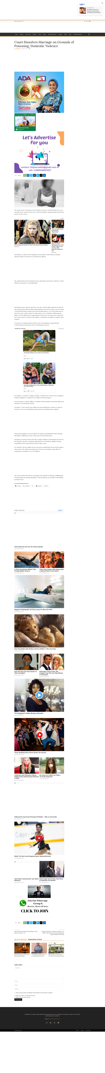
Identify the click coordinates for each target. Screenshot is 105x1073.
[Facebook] (84, 21)
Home (15, 38)
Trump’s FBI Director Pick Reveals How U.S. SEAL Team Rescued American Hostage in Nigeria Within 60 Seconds (53, 933)
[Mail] (86, 21)
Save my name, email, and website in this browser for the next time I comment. (34, 992)
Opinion (34, 34)
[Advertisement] (43, 10)
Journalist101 (18, 48)
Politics (21, 34)
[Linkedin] (44, 175)
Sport (70, 34)
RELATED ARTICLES (20, 939)
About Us (77, 1030)
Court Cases (28, 34)
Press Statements (78, 34)
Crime (39, 34)
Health (65, 34)
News (16, 34)
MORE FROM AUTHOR (35, 939)
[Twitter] (88, 21)
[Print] (34, 175)
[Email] (41, 175)
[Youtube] (90, 21)
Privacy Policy (88, 1030)
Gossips (60, 34)
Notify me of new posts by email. (23, 997)
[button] (89, 34)
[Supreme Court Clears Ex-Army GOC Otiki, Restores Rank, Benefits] (56, 948)
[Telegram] (37, 175)
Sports (44, 34)
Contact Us (82, 1030)
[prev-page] (15, 959)
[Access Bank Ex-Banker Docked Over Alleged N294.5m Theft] (39, 948)
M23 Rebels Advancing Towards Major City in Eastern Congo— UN (26, 932)
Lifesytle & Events (52, 34)
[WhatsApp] (24, 175)
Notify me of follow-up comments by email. (25, 995)
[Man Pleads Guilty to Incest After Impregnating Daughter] (22, 948)
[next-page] (17, 959)
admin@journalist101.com (55, 1018)
